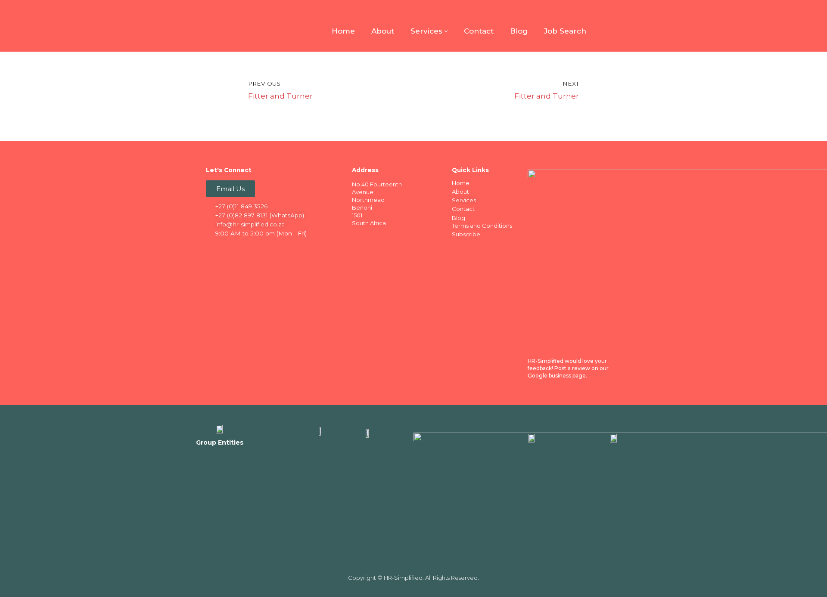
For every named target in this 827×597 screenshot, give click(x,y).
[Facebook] (213, 248)
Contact (479, 31)
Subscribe (466, 234)
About (382, 31)
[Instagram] (246, 248)
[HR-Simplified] (219, 25)
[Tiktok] (280, 248)
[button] (446, 31)
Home (343, 31)
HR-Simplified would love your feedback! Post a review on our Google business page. (568, 368)
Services (464, 200)
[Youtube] (263, 248)
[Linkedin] (230, 248)
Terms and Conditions (482, 225)
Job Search (565, 31)
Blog (519, 31)
